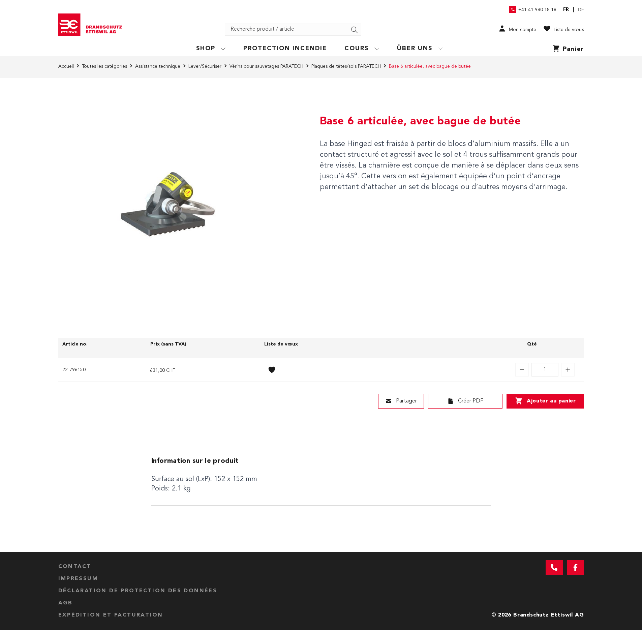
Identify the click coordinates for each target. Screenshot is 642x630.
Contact (75, 566)
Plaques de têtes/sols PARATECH (346, 66)
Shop (205, 49)
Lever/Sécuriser (204, 66)
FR (566, 9)
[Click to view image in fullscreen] (166, 206)
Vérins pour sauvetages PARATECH (266, 66)
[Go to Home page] (92, 24)
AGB (65, 603)
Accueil (66, 66)
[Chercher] (354, 30)
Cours (356, 49)
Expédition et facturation (110, 615)
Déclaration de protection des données (137, 591)
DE (581, 9)
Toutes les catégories (104, 66)
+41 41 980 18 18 (537, 9)
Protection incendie (285, 49)
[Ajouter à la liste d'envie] (272, 369)
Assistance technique (157, 66)
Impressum (78, 578)
